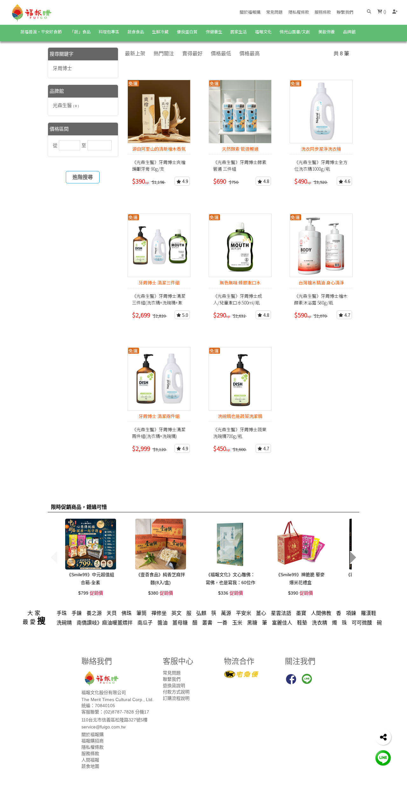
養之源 (94, 613)
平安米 (243, 613)
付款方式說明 (176, 691)
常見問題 (274, 12)
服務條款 (322, 12)
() (384, 12)
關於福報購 (250, 12)
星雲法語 (281, 613)
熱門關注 (164, 53)
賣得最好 (192, 53)
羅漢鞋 (368, 613)
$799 (90, 593)
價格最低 (221, 53)
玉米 (237, 622)
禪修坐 (159, 613)
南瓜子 (145, 622)
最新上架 (135, 53)
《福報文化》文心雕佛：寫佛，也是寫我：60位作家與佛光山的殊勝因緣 (230, 582)
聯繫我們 (345, 12)
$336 (230, 593)
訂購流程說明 (176, 698)
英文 (176, 613)
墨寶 (301, 613)
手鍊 (77, 613)
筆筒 (141, 613)
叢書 (207, 622)
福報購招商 (92, 740)
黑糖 (252, 622)
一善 (222, 622)
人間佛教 (321, 613)
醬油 (162, 622)
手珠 (62, 613)
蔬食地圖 (90, 766)
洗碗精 (64, 622)
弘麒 (201, 613)
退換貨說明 (174, 685)
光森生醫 (66, 105)
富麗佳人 (282, 622)
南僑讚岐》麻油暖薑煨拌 (105, 622)
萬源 (226, 613)
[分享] (383, 737)
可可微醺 (362, 622)
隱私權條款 (298, 12)
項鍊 (351, 613)
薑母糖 (180, 622)
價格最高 (249, 53)
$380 (160, 593)
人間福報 (90, 759)
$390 (300, 593)
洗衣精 (319, 622)
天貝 (112, 613)
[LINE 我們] (383, 757)
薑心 (261, 613)
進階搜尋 (82, 177)
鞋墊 (302, 622)
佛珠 (126, 613)
